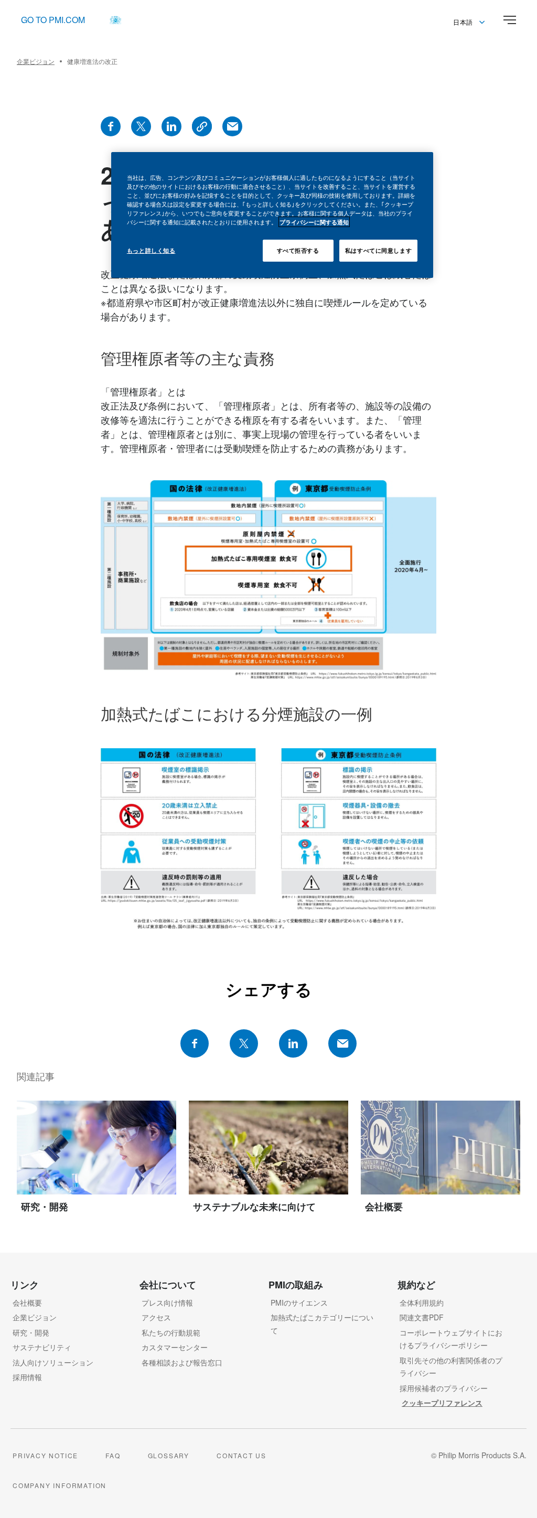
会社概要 (384, 1206)
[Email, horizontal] (342, 1043)
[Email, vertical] (232, 126)
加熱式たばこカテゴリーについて (322, 1324)
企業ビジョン (35, 1317)
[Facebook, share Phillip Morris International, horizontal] (194, 1043)
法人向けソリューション (53, 1362)
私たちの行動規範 (171, 1332)
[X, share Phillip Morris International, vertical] (141, 126)
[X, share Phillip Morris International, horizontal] (244, 1043)
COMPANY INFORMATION (59, 1485)
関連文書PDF (422, 1317)
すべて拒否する (298, 250)
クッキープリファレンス (442, 1402)
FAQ (112, 1455)
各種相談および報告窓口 (182, 1362)
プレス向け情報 (167, 1302)
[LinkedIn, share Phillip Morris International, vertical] (171, 126)
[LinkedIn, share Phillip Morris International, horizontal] (293, 1043)
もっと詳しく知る (151, 250)
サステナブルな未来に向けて (254, 1206)
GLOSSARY (168, 1455)
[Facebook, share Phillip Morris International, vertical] (111, 126)
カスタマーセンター (175, 1347)
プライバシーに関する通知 (314, 222)
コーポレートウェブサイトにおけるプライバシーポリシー (451, 1339)
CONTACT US (241, 1455)
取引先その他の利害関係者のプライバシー (451, 1367)
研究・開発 (44, 1206)
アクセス (156, 1317)
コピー (202, 126)
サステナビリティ (42, 1347)
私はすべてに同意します (378, 250)
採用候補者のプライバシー (444, 1388)
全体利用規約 (422, 1302)
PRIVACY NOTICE (45, 1455)
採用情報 (27, 1377)
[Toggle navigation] (509, 20)
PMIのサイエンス (299, 1302)
